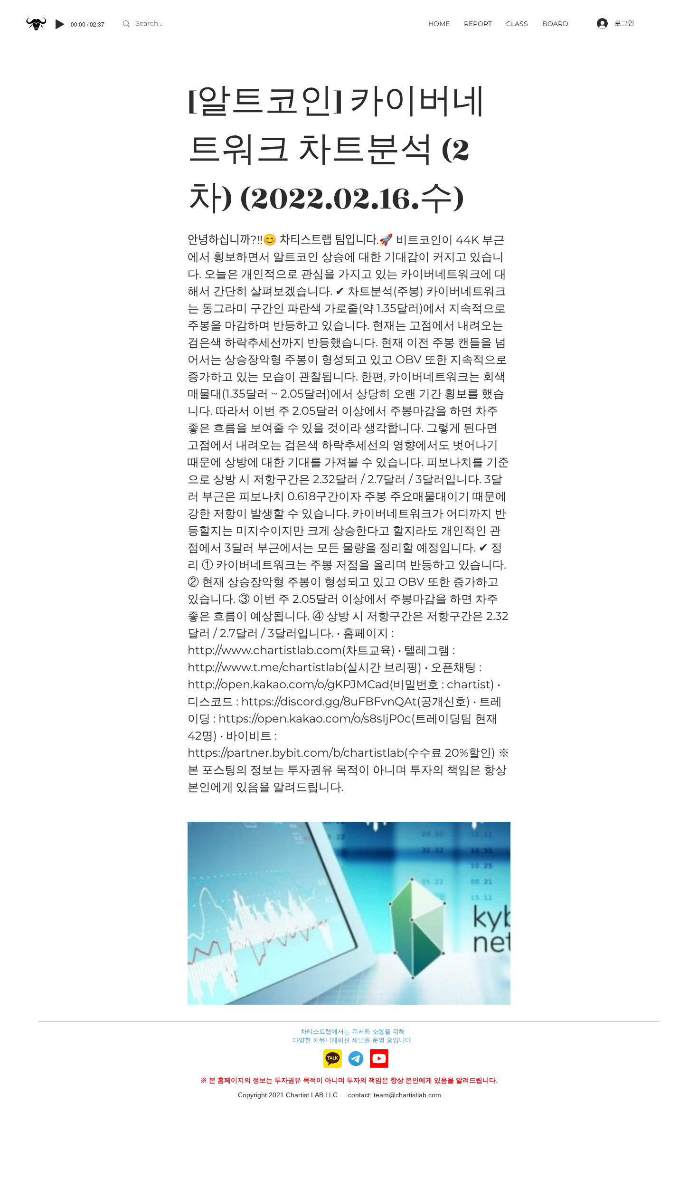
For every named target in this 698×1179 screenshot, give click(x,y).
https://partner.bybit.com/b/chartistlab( (298, 753)
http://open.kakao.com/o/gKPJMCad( (290, 684)
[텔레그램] (356, 1058)
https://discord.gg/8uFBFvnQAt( (331, 701)
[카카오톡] (332, 1058)
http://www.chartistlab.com (265, 650)
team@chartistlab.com (407, 1095)
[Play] (60, 24)
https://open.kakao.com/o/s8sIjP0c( (316, 718)
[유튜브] (379, 1058)
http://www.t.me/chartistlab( (267, 667)
